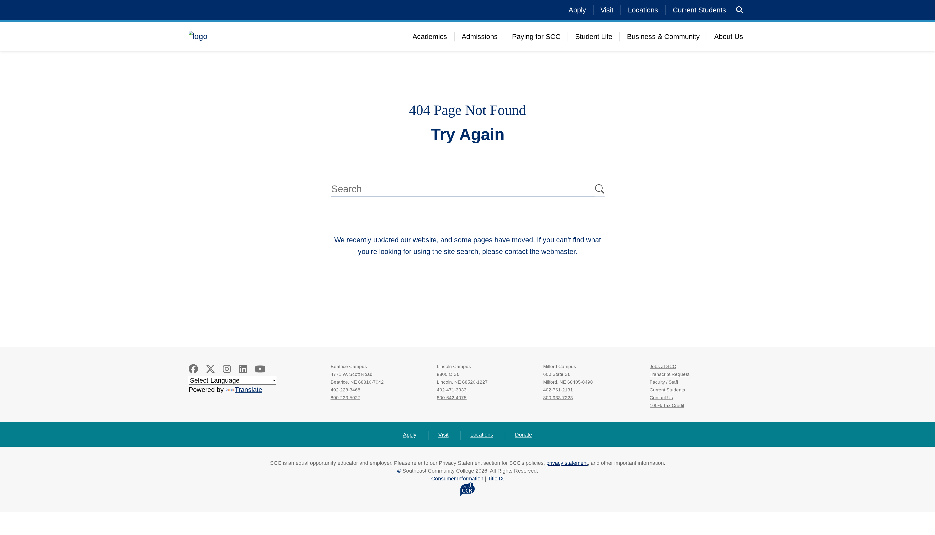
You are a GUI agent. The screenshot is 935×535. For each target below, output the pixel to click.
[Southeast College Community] (228, 36)
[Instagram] (227, 369)
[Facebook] (193, 369)
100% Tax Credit (667, 405)
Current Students (699, 10)
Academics (429, 36)
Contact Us (661, 397)
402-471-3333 (452, 389)
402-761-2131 (558, 389)
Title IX (496, 479)
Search (600, 189)
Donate (523, 435)
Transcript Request (669, 374)
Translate (248, 389)
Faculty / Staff (664, 382)
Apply (577, 10)
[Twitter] (210, 369)
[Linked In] (243, 369)
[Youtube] (260, 369)
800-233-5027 (345, 397)
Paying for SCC (536, 36)
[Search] (739, 10)
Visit (606, 10)
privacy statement (567, 463)
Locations (643, 10)
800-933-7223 (558, 397)
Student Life (593, 36)
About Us (728, 36)
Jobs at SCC (663, 366)
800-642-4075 (452, 397)
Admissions (480, 36)
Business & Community (663, 36)
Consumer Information (457, 479)
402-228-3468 (345, 389)
